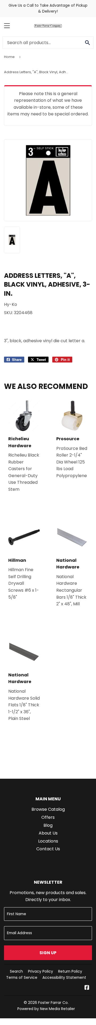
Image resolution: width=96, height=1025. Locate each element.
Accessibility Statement (64, 977)
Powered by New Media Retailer (46, 1008)
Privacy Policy (40, 971)
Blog (48, 825)
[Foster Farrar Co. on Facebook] (87, 988)
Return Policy (70, 971)
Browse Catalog (48, 809)
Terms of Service (21, 977)
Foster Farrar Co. (53, 1002)
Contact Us (48, 849)
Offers (48, 817)
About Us (48, 833)
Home (9, 56)
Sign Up (48, 953)
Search (16, 971)
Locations (48, 841)
